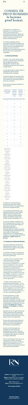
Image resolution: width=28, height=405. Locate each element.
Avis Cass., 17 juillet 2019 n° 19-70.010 (12, 237)
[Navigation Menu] (24, 1)
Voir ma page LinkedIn (14, 386)
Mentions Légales (14, 397)
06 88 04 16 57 (14, 382)
